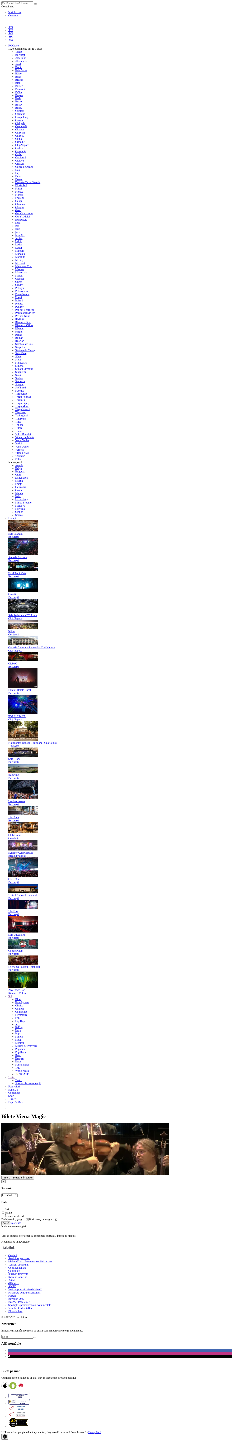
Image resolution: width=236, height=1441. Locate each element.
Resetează (15, 1222)
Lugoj (18, 247)
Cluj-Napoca (22, 145)
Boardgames (22, 1002)
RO (10, 27)
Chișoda (19, 135)
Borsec (19, 85)
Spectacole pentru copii (28, 1083)
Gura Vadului (22, 216)
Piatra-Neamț (22, 294)
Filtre (6, 1177)
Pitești (18, 297)
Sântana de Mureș (25, 350)
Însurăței (20, 235)
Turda (18, 431)
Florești (19, 191)
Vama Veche (22, 440)
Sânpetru (20, 347)
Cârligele (20, 123)
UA (10, 39)
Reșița (18, 334)
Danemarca (21, 477)
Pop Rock (20, 1052)
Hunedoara (21, 219)
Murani (19, 275)
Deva (18, 176)
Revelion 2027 (16, 1298)
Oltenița (19, 278)
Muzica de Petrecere (26, 1045)
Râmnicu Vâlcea (24, 325)
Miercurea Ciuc (23, 266)
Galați (18, 200)
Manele (19, 1036)
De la (4, 1219)
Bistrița (19, 79)
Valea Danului (23, 434)
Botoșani (20, 89)
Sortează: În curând (22, 1177)
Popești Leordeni (24, 309)
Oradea (19, 284)
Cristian (19, 163)
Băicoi (18, 73)
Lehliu (18, 241)
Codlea (19, 148)
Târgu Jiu (20, 399)
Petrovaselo (21, 291)
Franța (18, 483)
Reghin (19, 331)
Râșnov (19, 328)
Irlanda (19, 493)
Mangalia (20, 253)
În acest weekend (14, 1216)
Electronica (21, 1014)
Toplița (19, 424)
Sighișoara (21, 362)
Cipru (18, 474)
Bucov (18, 104)
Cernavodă (21, 126)
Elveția (19, 480)
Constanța (20, 151)
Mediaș (19, 260)
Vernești (19, 449)
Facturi (12, 1295)
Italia (18, 496)
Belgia (18, 468)
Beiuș (18, 76)
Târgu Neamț (22, 409)
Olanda (19, 511)
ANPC (12, 1286)
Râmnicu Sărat (23, 322)
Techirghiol (21, 415)
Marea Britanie (23, 502)
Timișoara (20, 418)
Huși (17, 222)
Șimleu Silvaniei (24, 368)
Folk (17, 1017)
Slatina (19, 378)
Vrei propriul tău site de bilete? (25, 1289)
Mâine (8, 1212)
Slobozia (20, 381)
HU (10, 36)
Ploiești (19, 303)
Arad (18, 64)
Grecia (18, 490)
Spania (19, 514)
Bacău (18, 67)
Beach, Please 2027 (19, 1301)
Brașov (19, 95)
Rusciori (19, 340)
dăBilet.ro (13, 1283)
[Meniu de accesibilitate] (4, 1437)
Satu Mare (20, 353)
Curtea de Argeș (24, 166)
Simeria (19, 365)
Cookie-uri (14, 1270)
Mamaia (19, 250)
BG (10, 33)
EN (10, 30)
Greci (18, 210)
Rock (18, 1061)
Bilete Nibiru (15, 1311)
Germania (20, 487)
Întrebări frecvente (18, 1273)
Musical (19, 1042)
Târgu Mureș (22, 406)
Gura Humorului (24, 213)
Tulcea (18, 427)
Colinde (19, 1008)
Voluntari (20, 455)
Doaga (18, 179)
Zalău (18, 459)
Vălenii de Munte (24, 437)
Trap (17, 1067)
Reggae (19, 1058)
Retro (18, 1055)
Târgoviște (21, 393)
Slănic (18, 375)
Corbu (18, 154)
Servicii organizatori (19, 1258)
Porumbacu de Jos (25, 312)
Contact (12, 1255)
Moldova (20, 505)
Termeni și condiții (18, 1264)
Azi (7, 1209)
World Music (22, 1070)
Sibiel (18, 356)
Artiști (11, 1280)
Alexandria (21, 61)
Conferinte (21, 1011)
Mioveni (19, 269)
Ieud (17, 228)
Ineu (17, 232)
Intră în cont (14, 12)
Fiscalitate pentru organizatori (24, 1292)
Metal (18, 1039)
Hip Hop (20, 1021)
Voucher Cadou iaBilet (20, 1308)
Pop (17, 1033)
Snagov (19, 384)
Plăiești (19, 300)
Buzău (18, 107)
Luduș (18, 244)
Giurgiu (19, 207)
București (20, 54)
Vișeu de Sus (22, 452)
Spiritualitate (22, 1064)
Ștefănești (20, 387)
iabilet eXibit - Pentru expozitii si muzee (30, 1261)
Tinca (18, 421)
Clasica (19, 1005)
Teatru (18, 1080)
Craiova (19, 160)
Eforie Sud (21, 185)
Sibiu (18, 359)
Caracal (19, 120)
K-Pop (18, 1027)
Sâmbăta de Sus (23, 344)
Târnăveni (20, 412)
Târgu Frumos (23, 396)
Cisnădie (20, 141)
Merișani (20, 263)
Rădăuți (19, 319)
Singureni (20, 371)
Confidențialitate (17, 1267)
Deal (17, 169)
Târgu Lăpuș (22, 403)
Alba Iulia (20, 57)
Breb (18, 98)
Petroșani (20, 288)
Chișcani (20, 132)
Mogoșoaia (21, 272)
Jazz (17, 1024)
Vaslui (18, 443)
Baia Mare (21, 70)
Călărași (19, 110)
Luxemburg (21, 499)
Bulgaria (20, 471)
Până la (33, 1219)
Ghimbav (20, 204)
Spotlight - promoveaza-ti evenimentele (29, 1305)
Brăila (18, 92)
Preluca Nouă (22, 316)
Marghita (20, 256)
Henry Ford (94, 1432)
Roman (19, 337)
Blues (18, 999)
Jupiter (18, 238)
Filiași (18, 188)
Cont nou (13, 15)
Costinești (20, 157)
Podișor (19, 306)
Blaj (17, 82)
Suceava (19, 390)
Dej (17, 173)
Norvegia (20, 508)
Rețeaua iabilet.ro (17, 1277)
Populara (20, 1049)
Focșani (19, 197)
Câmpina (20, 113)
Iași (17, 225)
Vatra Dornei (22, 446)
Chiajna (19, 129)
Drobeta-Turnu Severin (27, 182)
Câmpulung (21, 117)
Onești (18, 281)
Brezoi (18, 101)
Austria (19, 465)
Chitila (18, 138)
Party (18, 1030)
